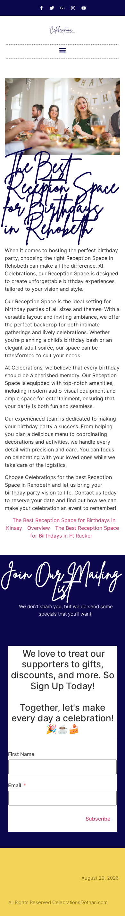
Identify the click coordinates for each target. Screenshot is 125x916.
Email (14, 785)
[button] (62, 50)
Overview (38, 528)
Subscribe (98, 818)
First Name (21, 754)
